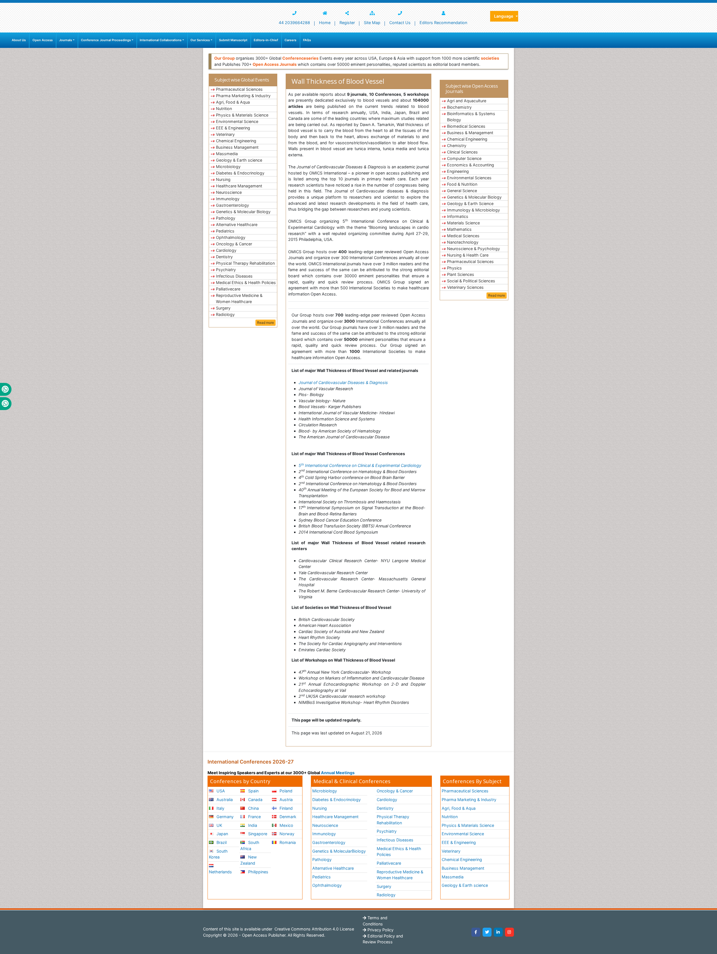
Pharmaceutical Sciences (239, 89)
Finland (285, 808)
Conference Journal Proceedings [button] (106, 40)
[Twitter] (487, 932)
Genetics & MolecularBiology (339, 851)
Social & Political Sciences (471, 280)
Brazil (221, 842)
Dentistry (224, 256)
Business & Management (470, 132)
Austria (285, 799)
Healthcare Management (239, 185)
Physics (454, 268)
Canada (254, 799)
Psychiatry (226, 269)
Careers (290, 40)
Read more (265, 322)
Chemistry (456, 145)
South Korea (218, 854)
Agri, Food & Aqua (233, 102)
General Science (462, 190)
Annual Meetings (338, 772)
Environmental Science (237, 121)
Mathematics (459, 229)
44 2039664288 (294, 22)
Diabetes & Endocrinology (240, 173)
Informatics (457, 216)
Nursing (223, 179)
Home (324, 22)
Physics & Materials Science (242, 115)
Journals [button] (65, 40)
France (254, 816)
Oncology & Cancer (234, 243)
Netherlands (220, 871)
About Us (19, 40)
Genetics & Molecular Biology (243, 211)
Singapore (257, 833)
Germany (224, 816)
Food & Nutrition (462, 184)
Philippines (257, 871)
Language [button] (504, 16)
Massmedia (227, 153)
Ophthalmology (230, 237)
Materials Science (463, 222)
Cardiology (226, 250)
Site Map (372, 22)
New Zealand (248, 860)
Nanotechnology (462, 242)
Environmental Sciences (469, 177)
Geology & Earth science (239, 160)
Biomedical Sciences (466, 126)
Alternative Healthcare (236, 224)
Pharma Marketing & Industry (243, 95)
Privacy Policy (380, 929)
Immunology (227, 198)
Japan (221, 833)
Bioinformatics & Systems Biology (471, 116)
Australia (224, 799)
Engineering (458, 171)
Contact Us (400, 22)
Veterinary (225, 134)
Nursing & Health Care (467, 255)
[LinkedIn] (498, 932)
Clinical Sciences (462, 152)
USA (220, 790)
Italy (219, 808)
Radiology (225, 314)
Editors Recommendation (443, 22)
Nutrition (224, 108)
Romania (287, 842)
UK (218, 825)
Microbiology (228, 166)
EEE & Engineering (233, 127)
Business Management (237, 147)
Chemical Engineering (236, 140)
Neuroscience (229, 192)
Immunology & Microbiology (473, 210)
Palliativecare (228, 289)
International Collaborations (160, 40)
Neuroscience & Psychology (473, 248)
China (253, 808)
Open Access (42, 40)
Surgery (223, 308)
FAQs (307, 40)
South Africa (249, 845)
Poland (285, 790)
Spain (253, 790)
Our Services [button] (200, 40)
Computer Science (464, 158)
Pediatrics (225, 231)
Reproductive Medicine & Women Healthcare (239, 298)
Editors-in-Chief (266, 40)
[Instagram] (509, 932)
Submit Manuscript (233, 40)
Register (347, 22)
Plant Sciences (460, 274)
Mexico (285, 825)
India (252, 825)
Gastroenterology (232, 205)
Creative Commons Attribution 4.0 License (313, 929)
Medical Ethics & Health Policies (246, 282)
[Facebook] (475, 932)
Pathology (225, 218)
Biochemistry (459, 107)
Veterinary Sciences (465, 287)
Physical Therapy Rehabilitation (245, 263)
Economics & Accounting (470, 164)
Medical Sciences (463, 235)
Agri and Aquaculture (466, 100)
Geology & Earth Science (470, 203)
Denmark (287, 816)
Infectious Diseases (234, 276)
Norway (286, 833)
